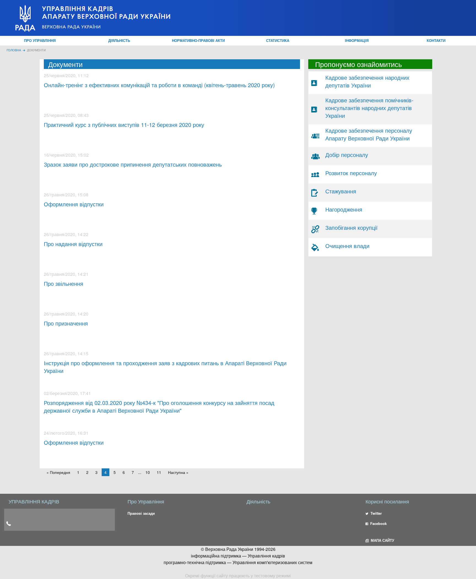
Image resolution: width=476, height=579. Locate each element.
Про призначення (66, 323)
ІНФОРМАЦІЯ (357, 40)
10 (147, 472)
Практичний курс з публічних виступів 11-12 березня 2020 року (124, 125)
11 (159, 472)
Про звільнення (63, 283)
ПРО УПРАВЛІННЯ (40, 40)
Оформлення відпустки (74, 204)
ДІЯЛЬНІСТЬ (119, 40)
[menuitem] (40, 41)
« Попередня (58, 472)
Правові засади (141, 513)
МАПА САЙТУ (382, 540)
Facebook (378, 523)
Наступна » (178, 472)
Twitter (375, 513)
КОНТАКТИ (436, 40)
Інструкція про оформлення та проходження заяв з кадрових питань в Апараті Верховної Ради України (165, 367)
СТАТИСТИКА (277, 40)
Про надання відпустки (73, 244)
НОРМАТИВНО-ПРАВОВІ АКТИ (198, 40)
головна (14, 50)
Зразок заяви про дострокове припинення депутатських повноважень (133, 164)
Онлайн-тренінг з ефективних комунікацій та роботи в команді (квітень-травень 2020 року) (159, 85)
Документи (36, 50)
